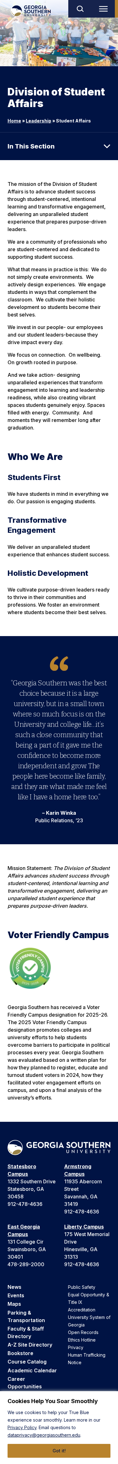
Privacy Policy (22, 1427)
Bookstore (20, 1353)
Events (16, 1295)
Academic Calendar (32, 1370)
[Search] (80, 9)
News (14, 1287)
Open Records (83, 1332)
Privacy (75, 1347)
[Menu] (105, 9)
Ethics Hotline (82, 1339)
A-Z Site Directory (30, 1345)
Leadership (38, 120)
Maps (14, 1304)
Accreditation (81, 1309)
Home (14, 120)
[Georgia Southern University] (31, 11)
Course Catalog (27, 1362)
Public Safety (81, 1287)
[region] (59, 1427)
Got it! (59, 1450)
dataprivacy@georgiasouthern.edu (44, 1435)
